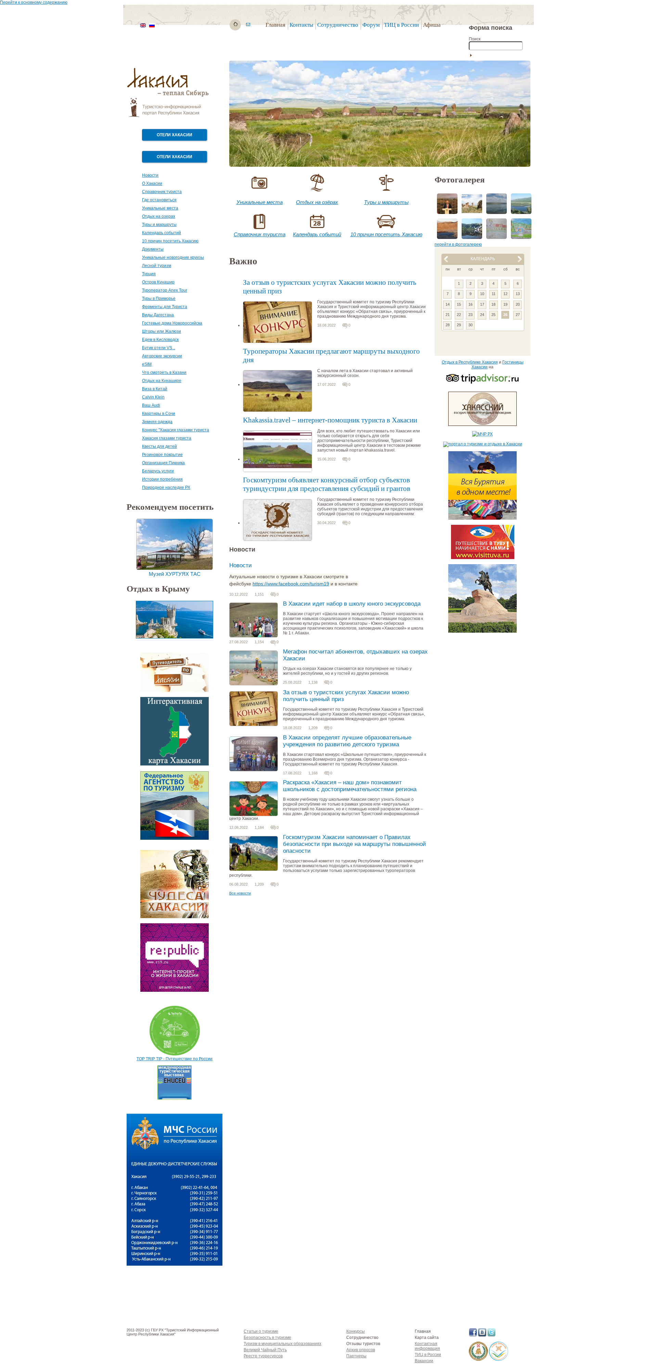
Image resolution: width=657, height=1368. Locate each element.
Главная (275, 25)
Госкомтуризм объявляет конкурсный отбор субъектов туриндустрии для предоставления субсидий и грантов (326, 484)
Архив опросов (360, 1349)
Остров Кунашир (158, 282)
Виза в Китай (154, 389)
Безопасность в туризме (267, 1337)
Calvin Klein (153, 397)
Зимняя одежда (157, 421)
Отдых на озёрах (317, 202)
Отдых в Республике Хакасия (470, 362)
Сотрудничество (362, 1337)
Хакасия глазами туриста (166, 438)
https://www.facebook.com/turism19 (291, 583)
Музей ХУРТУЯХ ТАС (175, 574)
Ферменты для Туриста (164, 306)
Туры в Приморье (159, 298)
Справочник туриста (162, 191)
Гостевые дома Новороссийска (172, 323)
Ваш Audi (151, 405)
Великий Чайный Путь (265, 1349)
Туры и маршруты (159, 224)
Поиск (474, 39)
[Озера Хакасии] (498, 1359)
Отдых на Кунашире (161, 380)
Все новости (240, 893)
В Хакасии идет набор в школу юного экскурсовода (352, 603)
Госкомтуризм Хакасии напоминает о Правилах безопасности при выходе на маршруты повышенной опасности (354, 844)
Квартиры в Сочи (158, 413)
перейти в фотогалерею (458, 244)
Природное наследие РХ (166, 487)
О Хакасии (152, 183)
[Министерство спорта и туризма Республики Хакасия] (478, 1359)
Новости (150, 175)
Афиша (432, 25)
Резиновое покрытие (162, 454)
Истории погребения (162, 479)
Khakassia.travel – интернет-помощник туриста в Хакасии (330, 420)
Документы (153, 249)
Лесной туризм (156, 265)
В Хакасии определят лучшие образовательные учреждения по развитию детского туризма (347, 741)
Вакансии (424, 1360)
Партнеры (356, 1356)
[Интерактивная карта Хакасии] (174, 764)
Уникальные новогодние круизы (173, 257)
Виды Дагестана (158, 315)
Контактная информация (427, 1346)
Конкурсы (355, 1331)
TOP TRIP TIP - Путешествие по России (174, 1058)
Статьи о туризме (261, 1331)
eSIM (147, 364)
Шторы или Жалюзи (161, 331)
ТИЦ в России (401, 25)
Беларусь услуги (158, 471)
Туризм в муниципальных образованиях (282, 1343)
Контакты (301, 25)
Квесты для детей (159, 446)
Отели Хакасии (174, 134)
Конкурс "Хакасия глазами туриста (175, 430)
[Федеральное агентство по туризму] (174, 838)
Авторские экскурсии (162, 356)
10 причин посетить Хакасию (170, 241)
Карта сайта (427, 1337)
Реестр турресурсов (263, 1356)
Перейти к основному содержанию (33, 2)
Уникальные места (160, 208)
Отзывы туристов (363, 1343)
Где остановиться (159, 200)
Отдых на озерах (158, 216)
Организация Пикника (163, 462)
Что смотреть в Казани (164, 372)
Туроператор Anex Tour (164, 290)
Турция (149, 273)
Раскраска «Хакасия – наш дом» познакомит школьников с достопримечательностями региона (349, 786)
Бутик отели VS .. (158, 347)
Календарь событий (161, 232)
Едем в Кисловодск (160, 339)
